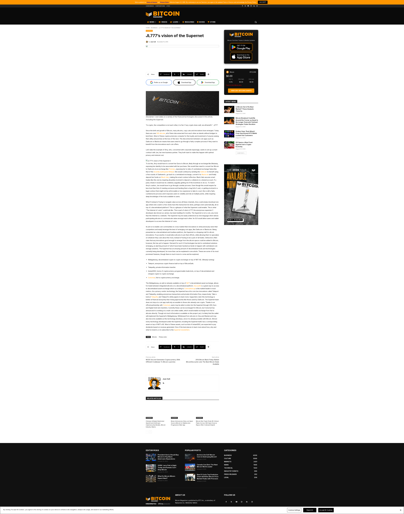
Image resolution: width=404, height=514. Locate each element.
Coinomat (151, 278)
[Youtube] (248, 6)
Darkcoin (203, 172)
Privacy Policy (164, 2)
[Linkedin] (254, 6)
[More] (208, 74)
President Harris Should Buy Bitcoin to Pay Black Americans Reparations (168, 457)
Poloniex (172, 169)
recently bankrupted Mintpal (164, 172)
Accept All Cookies (325, 510)
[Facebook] (242, 6)
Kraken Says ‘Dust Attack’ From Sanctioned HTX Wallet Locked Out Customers (246, 133)
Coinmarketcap (189, 289)
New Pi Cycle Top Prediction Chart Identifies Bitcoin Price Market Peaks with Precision (207, 477)
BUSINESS (154, 28)
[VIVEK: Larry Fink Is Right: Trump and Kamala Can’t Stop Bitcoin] (151, 468)
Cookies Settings (294, 510)
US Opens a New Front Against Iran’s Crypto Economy (244, 144)
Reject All (310, 510)
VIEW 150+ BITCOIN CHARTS (241, 90)
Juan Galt (153, 42)
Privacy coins (163, 337)
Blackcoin (205, 174)
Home (148, 28)
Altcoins (154, 337)
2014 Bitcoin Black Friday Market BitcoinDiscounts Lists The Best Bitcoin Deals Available (202, 362)
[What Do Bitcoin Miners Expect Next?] (151, 478)
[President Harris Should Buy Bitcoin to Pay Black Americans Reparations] (151, 457)
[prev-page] (147, 432)
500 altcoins (160, 133)
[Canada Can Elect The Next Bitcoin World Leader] (190, 467)
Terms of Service (152, 2)
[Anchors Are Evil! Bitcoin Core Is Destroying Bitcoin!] (190, 457)
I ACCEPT (262, 2)
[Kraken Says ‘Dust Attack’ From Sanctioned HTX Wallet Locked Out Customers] (229, 133)
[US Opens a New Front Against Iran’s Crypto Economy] (229, 145)
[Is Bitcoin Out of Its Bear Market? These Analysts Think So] (229, 109)
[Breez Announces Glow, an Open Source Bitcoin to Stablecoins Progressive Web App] (182, 411)
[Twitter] (245, 6)
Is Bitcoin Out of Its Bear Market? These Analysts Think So (245, 109)
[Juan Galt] (147, 42)
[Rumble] (251, 6)
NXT (187, 283)
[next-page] (150, 432)
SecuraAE (197, 286)
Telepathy (154, 297)
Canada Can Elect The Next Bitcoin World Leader (207, 466)
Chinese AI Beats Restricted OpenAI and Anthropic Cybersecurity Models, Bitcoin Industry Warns (155, 424)
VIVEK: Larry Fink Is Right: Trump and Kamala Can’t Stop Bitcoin (167, 467)
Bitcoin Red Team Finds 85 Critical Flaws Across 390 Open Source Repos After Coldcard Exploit (207, 423)
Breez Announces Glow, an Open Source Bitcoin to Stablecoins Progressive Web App (182, 423)
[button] (255, 22)
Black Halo (165, 177)
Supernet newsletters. (182, 330)
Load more (240, 153)
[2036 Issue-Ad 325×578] (241, 194)
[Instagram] (257, 6)
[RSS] (163, 382)
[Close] (400, 510)
